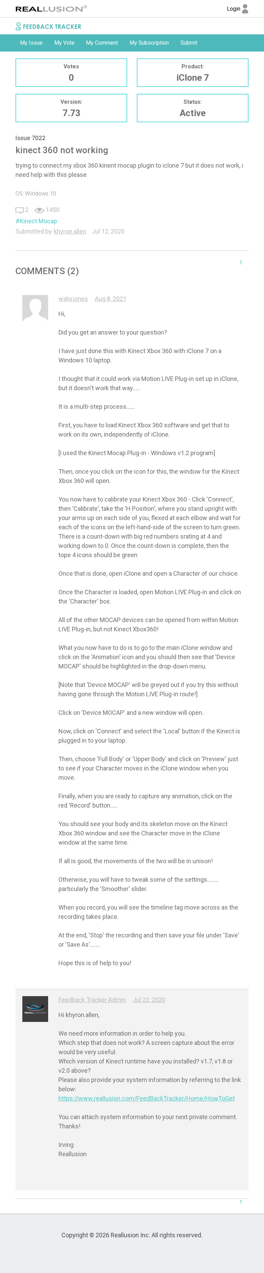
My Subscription (149, 43)
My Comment (102, 43)
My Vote (64, 43)
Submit (188, 43)
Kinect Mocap (38, 221)
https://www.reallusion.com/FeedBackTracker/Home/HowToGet (146, 1098)
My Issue (31, 43)
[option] (31, 43)
